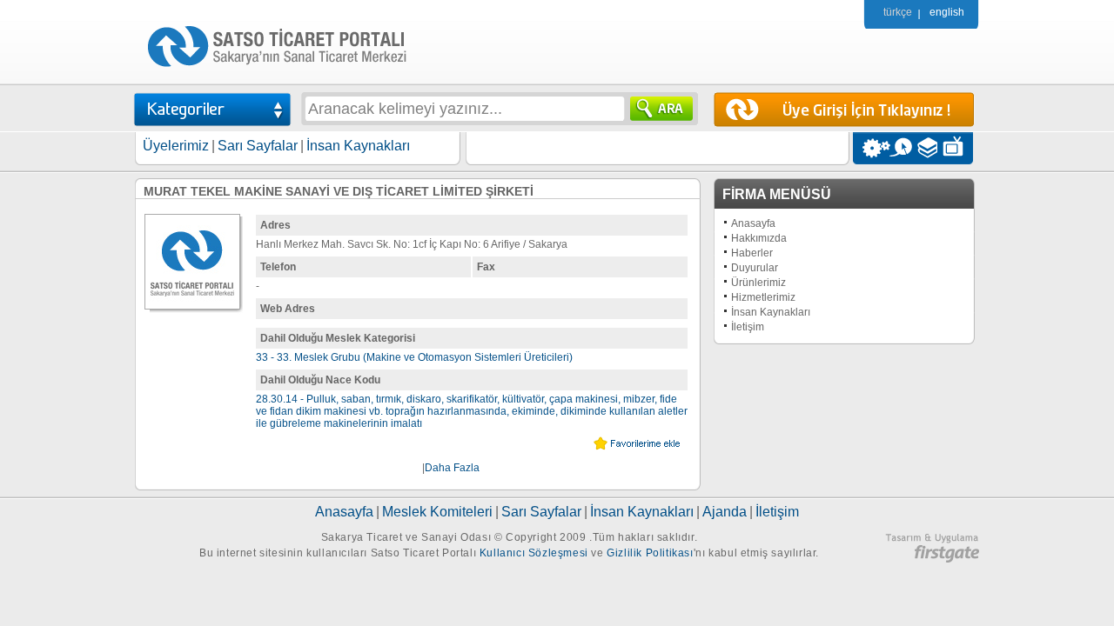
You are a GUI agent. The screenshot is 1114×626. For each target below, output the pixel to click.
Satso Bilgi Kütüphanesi (929, 148)
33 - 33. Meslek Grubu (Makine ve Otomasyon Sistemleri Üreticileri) (414, 357)
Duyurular (754, 268)
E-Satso (900, 148)
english (946, 12)
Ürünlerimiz (758, 282)
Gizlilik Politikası (650, 553)
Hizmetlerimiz (763, 297)
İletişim (747, 327)
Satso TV (957, 148)
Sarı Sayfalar (258, 145)
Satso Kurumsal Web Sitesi (871, 148)
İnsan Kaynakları (358, 145)
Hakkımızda (759, 238)
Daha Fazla (452, 468)
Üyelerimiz (176, 145)
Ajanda (724, 511)
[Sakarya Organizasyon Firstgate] (932, 559)
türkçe (897, 12)
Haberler (752, 253)
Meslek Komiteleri (437, 511)
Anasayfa (753, 223)
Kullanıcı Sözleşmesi (534, 553)
